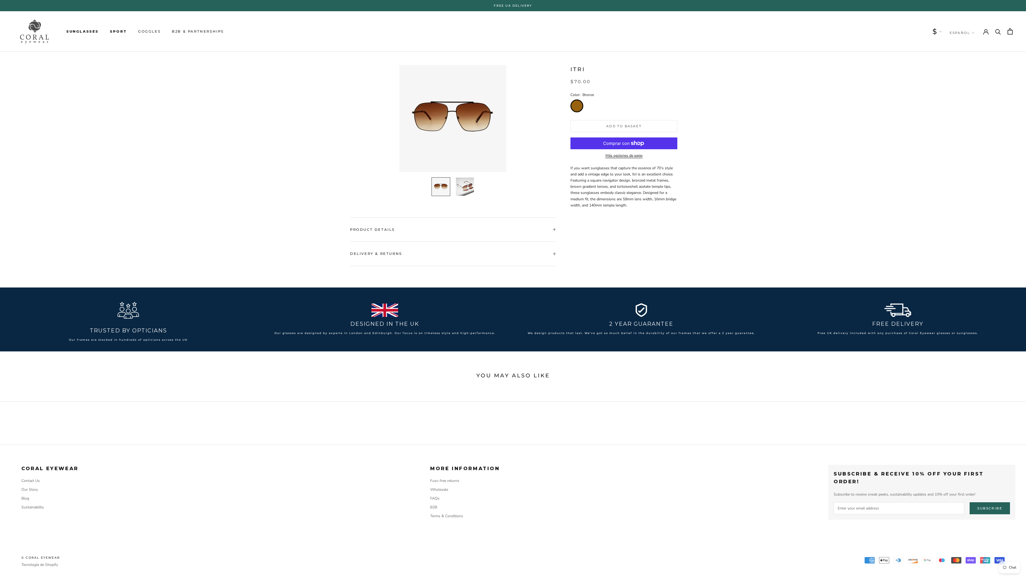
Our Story (29, 489)
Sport (118, 31)
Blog (25, 498)
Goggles (149, 31)
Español (960, 33)
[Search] (998, 31)
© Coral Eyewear (40, 557)
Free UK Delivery (513, 5)
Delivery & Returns (376, 253)
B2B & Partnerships (198, 31)
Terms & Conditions (446, 516)
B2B (433, 507)
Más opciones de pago (624, 155)
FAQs (435, 498)
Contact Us (30, 480)
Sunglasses (82, 31)
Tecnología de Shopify (39, 564)
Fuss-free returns (444, 480)
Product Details (372, 229)
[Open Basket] (1010, 31)
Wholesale (439, 489)
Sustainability (32, 507)
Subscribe (989, 508)
